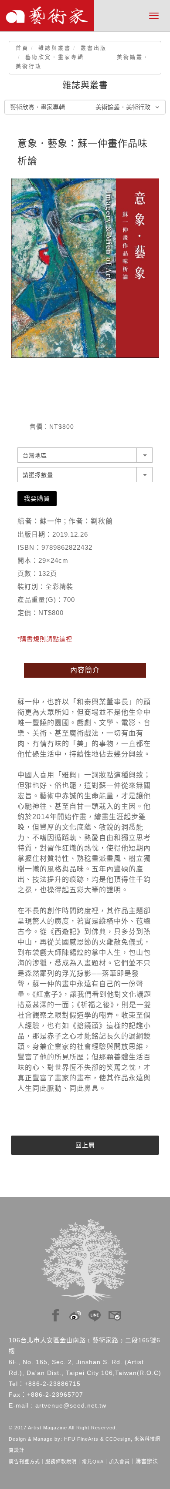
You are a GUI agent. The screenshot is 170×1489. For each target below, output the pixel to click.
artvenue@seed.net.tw (70, 1405)
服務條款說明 (61, 1461)
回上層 (85, 1145)
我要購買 (37, 498)
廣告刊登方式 (24, 1461)
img (55, 1313)
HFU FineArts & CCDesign (97, 1439)
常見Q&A (93, 1461)
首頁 (22, 48)
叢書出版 (94, 48)
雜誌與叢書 (54, 48)
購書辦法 (147, 1462)
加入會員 (119, 1461)
